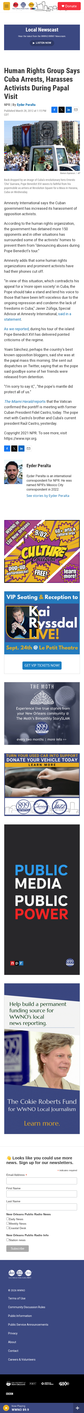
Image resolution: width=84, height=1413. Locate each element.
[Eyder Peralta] (13, 472)
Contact (13, 1350)
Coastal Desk (17, 1228)
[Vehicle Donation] (42, 784)
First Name (13, 1188)
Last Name (13, 1201)
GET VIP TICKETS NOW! (42, 665)
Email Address (16, 1175)
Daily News (16, 1219)
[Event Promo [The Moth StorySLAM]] (42, 713)
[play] (6, 1408)
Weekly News (17, 1223)
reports (25, 401)
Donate (71, 6)
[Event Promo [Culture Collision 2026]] (42, 551)
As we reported (16, 329)
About (12, 1342)
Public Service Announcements (28, 1324)
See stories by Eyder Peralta (48, 495)
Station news (17, 1240)
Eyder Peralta (26, 105)
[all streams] (78, 1408)
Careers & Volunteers (21, 1359)
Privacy (13, 1333)
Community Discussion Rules (26, 1307)
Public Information (20, 1315)
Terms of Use (16, 1298)
